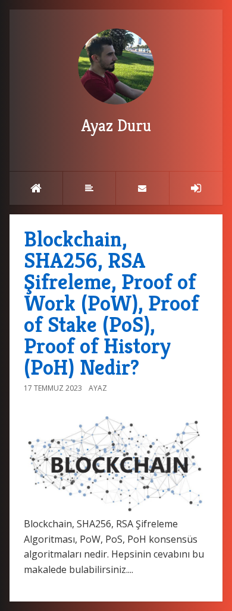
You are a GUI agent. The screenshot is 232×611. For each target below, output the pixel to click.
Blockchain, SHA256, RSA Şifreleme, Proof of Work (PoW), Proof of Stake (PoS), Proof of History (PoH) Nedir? (111, 303)
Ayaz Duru (116, 125)
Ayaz (98, 388)
